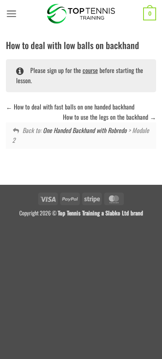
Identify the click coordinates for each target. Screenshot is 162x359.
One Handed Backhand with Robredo (85, 130)
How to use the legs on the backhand (106, 117)
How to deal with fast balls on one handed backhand (73, 106)
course (90, 70)
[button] (11, 13)
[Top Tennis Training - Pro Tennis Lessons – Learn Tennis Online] (81, 14)
